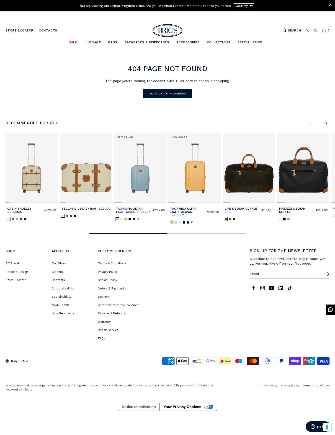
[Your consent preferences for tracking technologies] (327, 427)
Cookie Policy (107, 280)
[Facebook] (253, 288)
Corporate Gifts (63, 288)
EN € (24, 361)
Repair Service (108, 330)
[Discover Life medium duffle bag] (249, 168)
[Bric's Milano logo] (167, 30)
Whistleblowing (63, 313)
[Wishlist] (315, 30)
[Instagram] (262, 288)
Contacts (58, 280)
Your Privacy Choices (182, 406)
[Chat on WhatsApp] (330, 310)
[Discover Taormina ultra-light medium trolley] (194, 168)
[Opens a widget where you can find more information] (317, 427)
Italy (14, 361)
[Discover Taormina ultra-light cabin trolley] (140, 168)
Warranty (104, 321)
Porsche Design (16, 272)
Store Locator (15, 280)
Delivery (104, 296)
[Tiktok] (290, 288)
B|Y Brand (12, 263)
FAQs (101, 338)
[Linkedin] (280, 288)
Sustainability (61, 296)
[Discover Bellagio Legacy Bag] (86, 168)
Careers (57, 272)
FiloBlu (27, 389)
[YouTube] (271, 288)
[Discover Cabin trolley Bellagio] (31, 168)
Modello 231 (60, 305)
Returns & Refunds (111, 313)
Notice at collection (139, 406)
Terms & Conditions (112, 263)
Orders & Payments (112, 288)
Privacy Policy (108, 272)
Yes (188, 6)
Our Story (59, 263)
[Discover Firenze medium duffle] (303, 168)
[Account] (307, 30)
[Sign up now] (327, 274)
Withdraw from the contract (118, 305)
